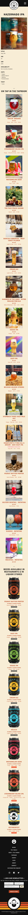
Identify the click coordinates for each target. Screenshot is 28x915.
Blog (14, 860)
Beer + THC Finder (14, 852)
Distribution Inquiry (14, 868)
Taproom (14, 855)
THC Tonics (14, 850)
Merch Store (14, 891)
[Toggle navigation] (25, 3)
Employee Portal (14, 912)
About (14, 863)
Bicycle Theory (23, 911)
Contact (14, 865)
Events (14, 857)
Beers (14, 847)
